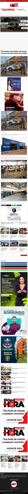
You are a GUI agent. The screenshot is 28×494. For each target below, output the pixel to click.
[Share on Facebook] (3, 205)
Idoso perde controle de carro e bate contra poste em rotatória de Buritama (14, 243)
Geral (11, 476)
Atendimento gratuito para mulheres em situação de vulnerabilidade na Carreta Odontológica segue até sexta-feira (6, 383)
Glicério (14, 476)
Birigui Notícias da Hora (13, 493)
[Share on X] (8, 205)
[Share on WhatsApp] (14, 205)
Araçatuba (2, 247)
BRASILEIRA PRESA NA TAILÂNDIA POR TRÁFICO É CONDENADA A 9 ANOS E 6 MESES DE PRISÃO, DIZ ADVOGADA (7, 222)
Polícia (10, 462)
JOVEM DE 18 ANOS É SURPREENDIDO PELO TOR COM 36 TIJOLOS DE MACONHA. (20, 222)
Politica (19, 476)
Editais (22, 475)
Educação (25, 475)
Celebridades (10, 475)
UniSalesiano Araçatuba (3, 477)
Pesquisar (24, 255)
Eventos (9, 476)
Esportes (6, 476)
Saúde (7, 247)
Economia (20, 475)
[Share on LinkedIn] (19, 205)
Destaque (5, 247)
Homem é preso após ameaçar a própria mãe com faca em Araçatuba (23, 231)
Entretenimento (2, 476)
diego (1, 55)
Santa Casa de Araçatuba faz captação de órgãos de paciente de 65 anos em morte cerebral (5, 243)
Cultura (13, 475)
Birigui (1, 462)
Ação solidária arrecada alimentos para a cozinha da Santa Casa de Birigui (5, 231)
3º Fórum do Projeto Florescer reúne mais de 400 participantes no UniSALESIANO (23, 243)
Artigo (4, 475)
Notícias (14, 247)
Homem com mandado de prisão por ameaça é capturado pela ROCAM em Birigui (14, 231)
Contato (1, 491)
